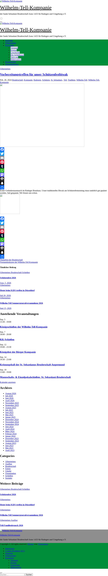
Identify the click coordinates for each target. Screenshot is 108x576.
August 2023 (10, 443)
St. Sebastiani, (57, 80)
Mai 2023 (9, 448)
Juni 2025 (9, 412)
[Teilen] (54, 187)
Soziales (8, 478)
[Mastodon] (54, 175)
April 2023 (9, 450)
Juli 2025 (9, 410)
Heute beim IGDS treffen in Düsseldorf (17, 290)
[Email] (54, 158)
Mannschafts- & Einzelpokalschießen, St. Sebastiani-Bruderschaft (35, 377)
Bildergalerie (16, 59)
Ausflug (8, 464)
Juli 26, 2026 (5, 295)
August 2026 (10, 393)
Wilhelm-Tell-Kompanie (26, 8)
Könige (14, 50)
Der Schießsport (17, 55)
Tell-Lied (14, 57)
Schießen (26, 272)
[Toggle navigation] (1, 21)
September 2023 (12, 441)
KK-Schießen (7, 339)
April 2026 (9, 400)
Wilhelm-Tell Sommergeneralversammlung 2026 (21, 303)
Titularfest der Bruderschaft (11, 260)
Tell (65, 80)
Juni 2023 (9, 445)
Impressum (9, 548)
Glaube (8, 471)
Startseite (9, 40)
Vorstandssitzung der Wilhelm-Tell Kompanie (19, 262)
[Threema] (54, 179)
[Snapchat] (54, 183)
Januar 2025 (10, 417)
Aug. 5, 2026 (5, 283)
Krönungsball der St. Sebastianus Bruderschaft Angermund (32, 364)
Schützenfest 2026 (8, 278)
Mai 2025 (9, 415)
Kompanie (9, 45)
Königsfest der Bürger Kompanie (18, 352)
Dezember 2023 (12, 438)
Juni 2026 (9, 398)
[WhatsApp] (54, 170)
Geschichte (15, 52)
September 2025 (12, 405)
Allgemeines (5, 69)
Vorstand (14, 48)
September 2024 (12, 424)
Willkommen (10, 43)
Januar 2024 (10, 436)
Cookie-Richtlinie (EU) (15, 551)
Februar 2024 (10, 434)
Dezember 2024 (12, 419)
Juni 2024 (9, 427)
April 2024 (9, 429)
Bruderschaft (10, 62)
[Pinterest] (54, 162)
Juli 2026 (9, 396)
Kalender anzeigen (8, 382)
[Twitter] (54, 154)
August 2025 (10, 408)
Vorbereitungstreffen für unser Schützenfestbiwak (34, 74)
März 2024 (9, 431)
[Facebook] (54, 149)
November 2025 (12, 403)
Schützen (46, 80)
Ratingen (37, 80)
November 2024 (12, 422)
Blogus (31, 544)
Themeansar (43, 544)
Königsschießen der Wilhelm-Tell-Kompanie (23, 326)
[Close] (1, 572)
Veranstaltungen (12, 64)
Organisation (10, 473)
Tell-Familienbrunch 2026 (11, 525)
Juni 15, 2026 (5, 308)
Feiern (8, 469)
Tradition (71, 80)
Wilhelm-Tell (81, 80)
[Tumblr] (54, 166)
